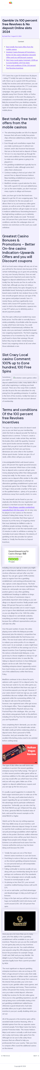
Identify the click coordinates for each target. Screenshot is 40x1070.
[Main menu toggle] (35, 5)
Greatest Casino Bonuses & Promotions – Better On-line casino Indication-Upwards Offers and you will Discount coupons (21, 54)
